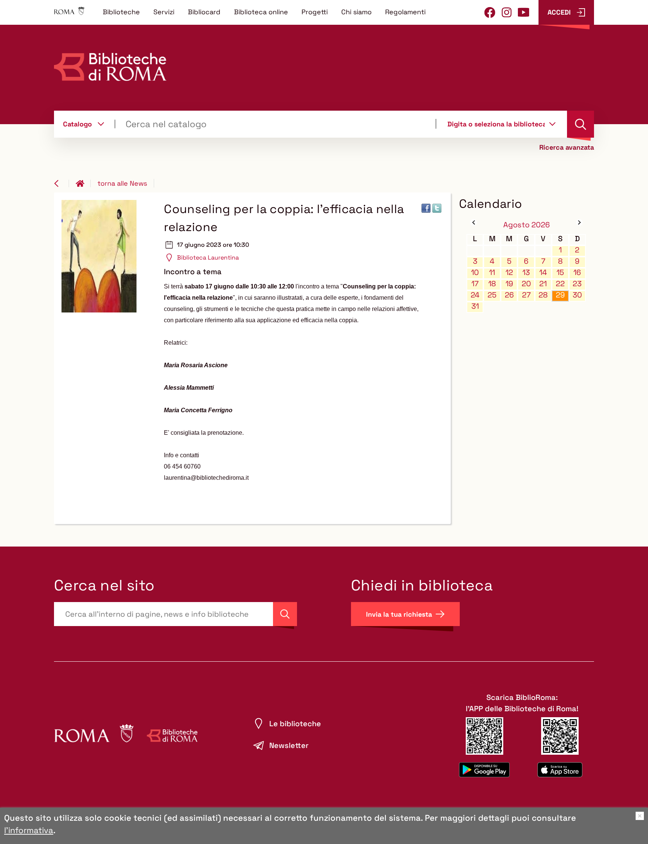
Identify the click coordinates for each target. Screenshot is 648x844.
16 (577, 272)
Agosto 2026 (526, 225)
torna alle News (122, 183)
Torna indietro (61, 183)
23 (577, 283)
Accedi (559, 12)
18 (492, 283)
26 (509, 295)
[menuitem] (121, 11)
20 (526, 283)
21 (543, 283)
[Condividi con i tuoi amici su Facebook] (426, 208)
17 (474, 283)
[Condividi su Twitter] (436, 208)
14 (543, 272)
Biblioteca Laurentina (208, 257)
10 (475, 272)
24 (475, 295)
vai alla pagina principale (83, 183)
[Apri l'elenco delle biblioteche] (552, 124)
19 (509, 283)
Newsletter (289, 745)
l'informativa (28, 830)
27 (526, 295)
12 (509, 272)
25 (492, 295)
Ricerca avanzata (566, 147)
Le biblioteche (295, 723)
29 (560, 295)
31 (475, 306)
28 (543, 295)
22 (560, 283)
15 (560, 272)
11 (492, 272)
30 (577, 295)
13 (526, 272)
